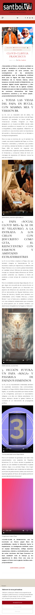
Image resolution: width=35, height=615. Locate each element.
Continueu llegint (17, 567)
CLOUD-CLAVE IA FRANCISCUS (17, 55)
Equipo (4, 585)
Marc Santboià (22, 60)
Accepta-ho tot (17, 602)
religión (9, 47)
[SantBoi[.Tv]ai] (18, 6)
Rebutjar (17, 611)
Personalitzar (17, 607)
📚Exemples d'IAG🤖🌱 (19, 47)
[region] (17, 601)
